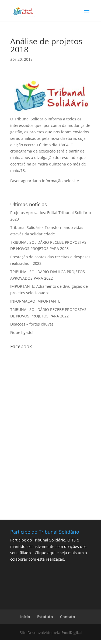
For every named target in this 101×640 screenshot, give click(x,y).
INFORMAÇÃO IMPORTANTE (35, 301)
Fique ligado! (21, 332)
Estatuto (45, 616)
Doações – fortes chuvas (32, 324)
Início (25, 616)
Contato (67, 616)
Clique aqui (45, 552)
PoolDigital (71, 632)
